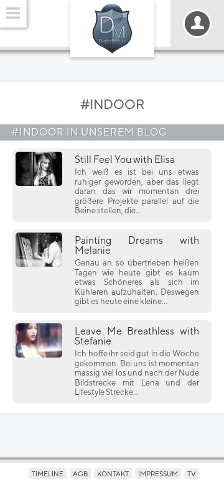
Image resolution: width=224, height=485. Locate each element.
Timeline (47, 473)
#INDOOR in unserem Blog (89, 132)
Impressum (158, 473)
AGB (80, 473)
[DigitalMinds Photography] (112, 28)
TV (191, 473)
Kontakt (113, 473)
